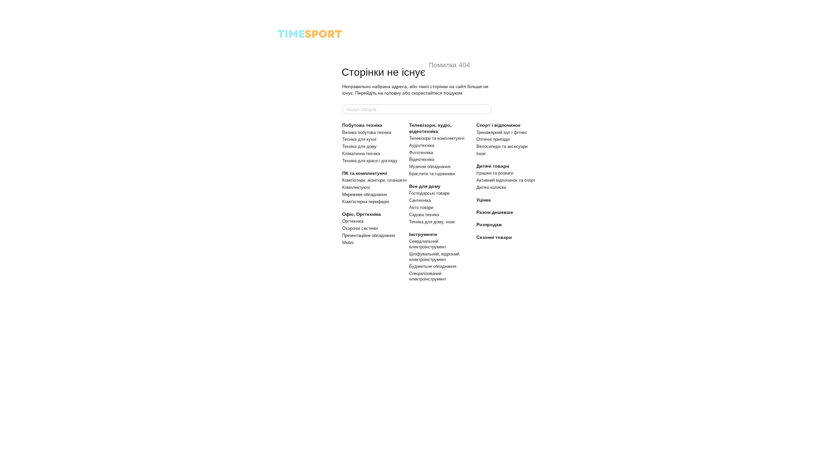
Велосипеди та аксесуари (501, 146)
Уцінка (483, 199)
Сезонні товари (494, 237)
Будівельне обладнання (432, 266)
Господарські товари (429, 193)
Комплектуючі (356, 187)
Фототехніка (421, 152)
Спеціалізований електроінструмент (427, 276)
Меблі (348, 242)
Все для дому (424, 186)
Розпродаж (489, 224)
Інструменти (423, 234)
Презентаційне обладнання (368, 235)
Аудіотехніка (421, 145)
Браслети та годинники (432, 173)
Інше (481, 153)
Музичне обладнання (429, 166)
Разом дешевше (494, 212)
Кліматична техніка (361, 153)
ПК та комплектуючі (364, 173)
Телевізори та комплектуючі (436, 138)
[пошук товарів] (486, 109)
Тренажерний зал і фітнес (501, 132)
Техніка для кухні (359, 139)
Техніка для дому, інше (432, 221)
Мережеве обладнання (364, 194)
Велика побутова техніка (366, 132)
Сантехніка (420, 200)
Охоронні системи (360, 228)
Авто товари (421, 207)
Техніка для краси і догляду (369, 160)
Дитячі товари (492, 166)
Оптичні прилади (493, 139)
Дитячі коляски (491, 187)
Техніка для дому (359, 146)
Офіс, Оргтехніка (361, 214)
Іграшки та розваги (494, 173)
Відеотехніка (421, 159)
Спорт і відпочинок (498, 125)
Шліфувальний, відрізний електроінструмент (434, 257)
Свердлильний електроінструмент (427, 244)
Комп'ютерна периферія (365, 201)
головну (392, 93)
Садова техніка (424, 214)
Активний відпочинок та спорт (505, 180)
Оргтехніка (352, 221)
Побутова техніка (362, 125)
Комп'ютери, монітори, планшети (374, 180)
